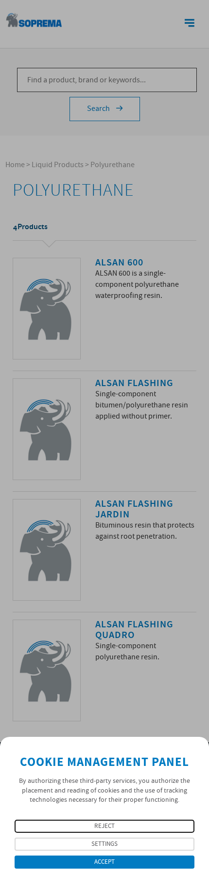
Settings (104, 844)
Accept (104, 862)
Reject (104, 826)
